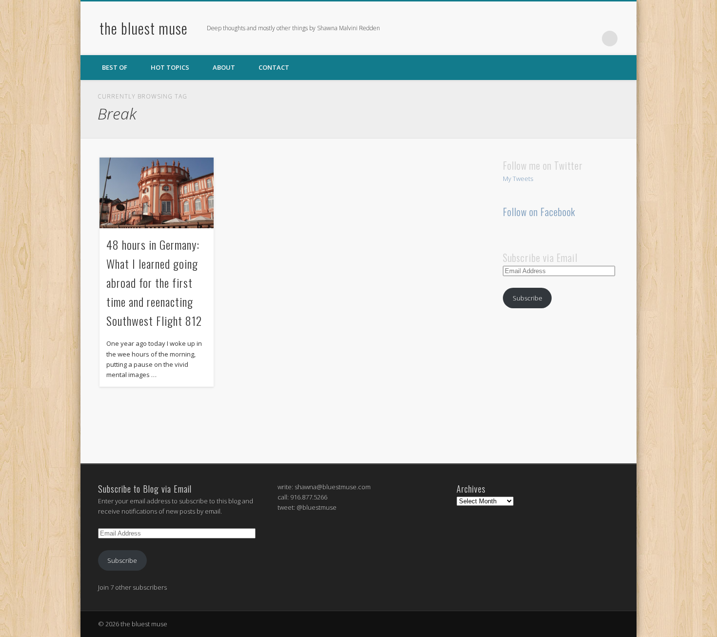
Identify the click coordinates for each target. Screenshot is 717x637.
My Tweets (518, 178)
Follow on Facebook (539, 211)
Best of (114, 67)
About (224, 67)
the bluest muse (144, 28)
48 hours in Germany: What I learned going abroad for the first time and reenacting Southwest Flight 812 (154, 282)
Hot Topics (170, 67)
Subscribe (527, 298)
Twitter (570, 38)
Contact (274, 67)
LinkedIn (590, 38)
